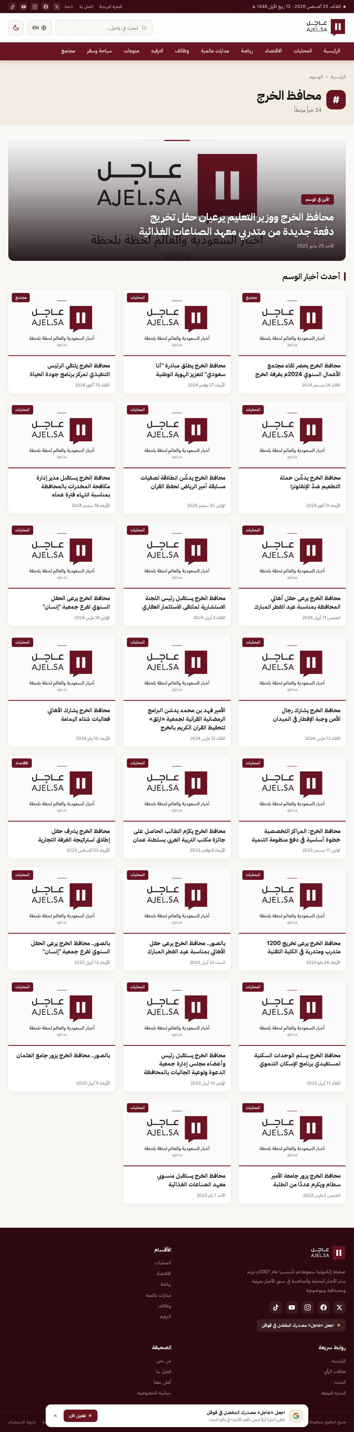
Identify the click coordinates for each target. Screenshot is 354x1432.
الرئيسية (332, 51)
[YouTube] (23, 6)
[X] (57, 6)
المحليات (303, 51)
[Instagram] (34, 6)
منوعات (131, 51)
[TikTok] (12, 6)
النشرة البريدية (111, 6)
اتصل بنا (86, 6)
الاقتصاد (273, 51)
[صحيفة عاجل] (326, 28)
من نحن (163, 1360)
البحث (340, 1382)
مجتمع (68, 51)
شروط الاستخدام (22, 1421)
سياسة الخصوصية (154, 1392)
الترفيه (157, 51)
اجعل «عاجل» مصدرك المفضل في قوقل (301, 1325)
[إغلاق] (55, 1416)
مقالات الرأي (335, 1371)
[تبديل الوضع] (16, 27)
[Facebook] (45, 6)
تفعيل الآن (80, 1415)
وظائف (182, 51)
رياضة (247, 51)
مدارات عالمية (215, 51)
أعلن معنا (162, 1382)
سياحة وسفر (99, 51)
